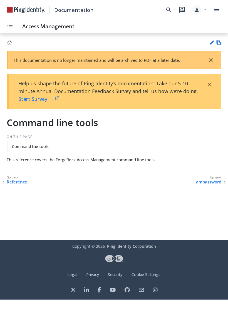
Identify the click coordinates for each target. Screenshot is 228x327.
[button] (199, 10)
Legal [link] (72, 274)
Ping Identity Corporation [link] (131, 246)
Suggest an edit (211, 42)
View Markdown (218, 42)
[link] (26, 10)
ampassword (208, 182)
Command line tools (30, 146)
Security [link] (115, 274)
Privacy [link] (92, 274)
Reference (17, 182)
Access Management (48, 26)
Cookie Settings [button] (146, 274)
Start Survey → (36, 99)
